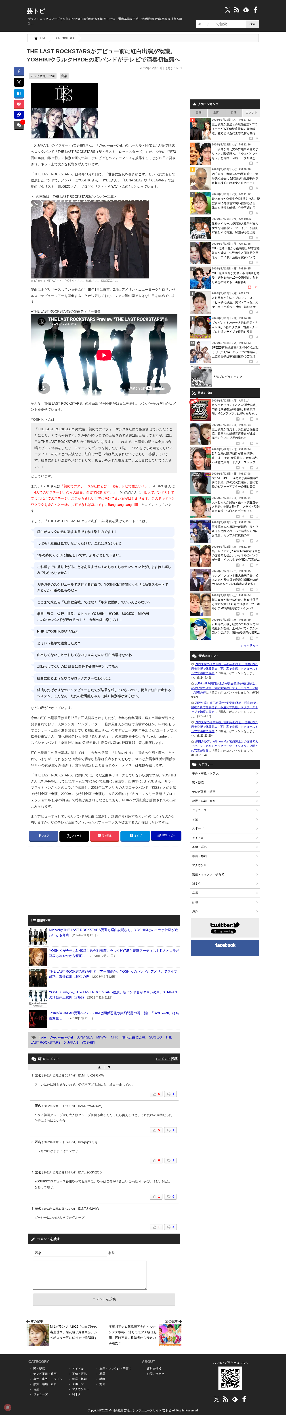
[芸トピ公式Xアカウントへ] (216, 1399)
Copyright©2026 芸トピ (143, 1410)
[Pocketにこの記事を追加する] (19, 104)
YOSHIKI (88, 1042)
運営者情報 (154, 1368)
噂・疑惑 (198, 782)
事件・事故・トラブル (206, 773)
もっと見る (249, 645)
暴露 (195, 893)
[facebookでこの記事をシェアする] (19, 71)
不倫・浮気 (199, 847)
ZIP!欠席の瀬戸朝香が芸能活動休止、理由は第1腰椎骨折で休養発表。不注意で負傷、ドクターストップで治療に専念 (224, 668)
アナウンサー (201, 865)
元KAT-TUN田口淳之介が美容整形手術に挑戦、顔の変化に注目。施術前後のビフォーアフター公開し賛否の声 (224, 688)
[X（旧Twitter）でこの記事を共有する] (19, 82)
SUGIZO (155, 1037)
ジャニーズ (199, 810)
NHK (114, 1037)
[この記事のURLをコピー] (19, 115)
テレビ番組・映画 (65, 38)
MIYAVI (101, 1037)
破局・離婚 (199, 856)
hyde (42, 1037)
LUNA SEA (84, 1037)
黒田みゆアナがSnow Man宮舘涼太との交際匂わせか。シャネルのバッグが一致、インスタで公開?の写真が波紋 (224, 746)
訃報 (195, 902)
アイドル (198, 837)
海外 (195, 911)
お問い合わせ (155, 1373)
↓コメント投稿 (167, 1059)
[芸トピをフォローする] (227, 9)
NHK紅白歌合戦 (133, 1037)
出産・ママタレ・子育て (208, 874)
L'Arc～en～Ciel (61, 1037)
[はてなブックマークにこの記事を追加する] (19, 93)
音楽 (64, 76)
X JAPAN (71, 1042)
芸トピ (36, 11)
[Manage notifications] (7, 1407)
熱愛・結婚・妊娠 (203, 801)
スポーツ (198, 828)
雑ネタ (196, 883)
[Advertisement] (65, 881)
